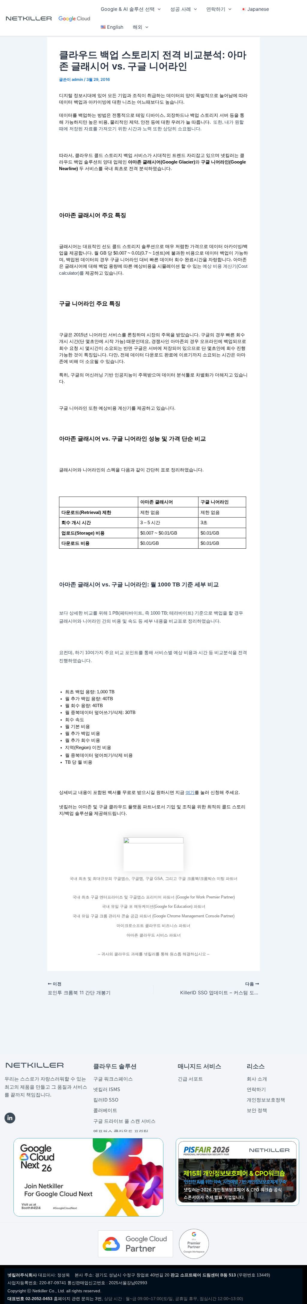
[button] (158, 9)
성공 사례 (180, 9)
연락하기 (215, 9)
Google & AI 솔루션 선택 (128, 9)
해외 (137, 27)
